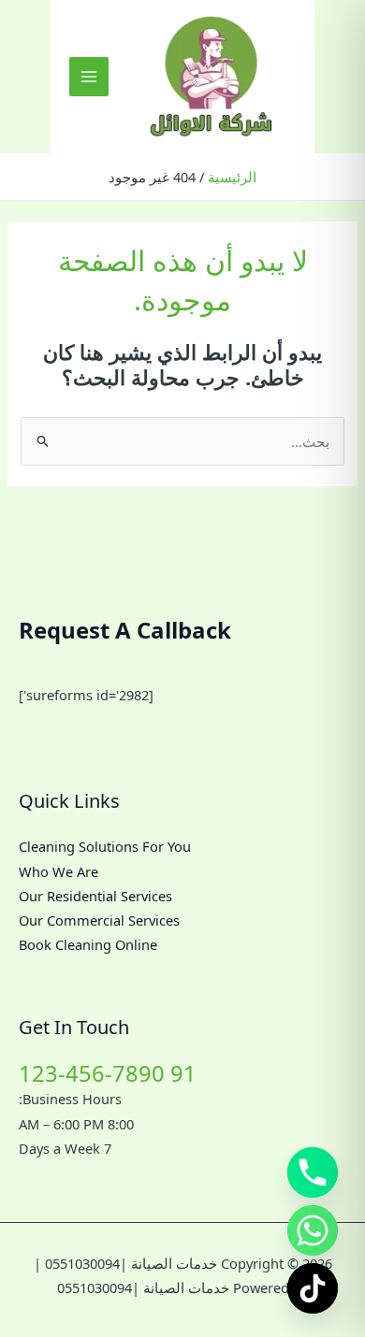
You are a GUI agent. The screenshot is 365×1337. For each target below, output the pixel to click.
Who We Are (58, 871)
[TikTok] (312, 1288)
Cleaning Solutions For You (105, 846)
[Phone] (312, 1172)
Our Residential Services (95, 895)
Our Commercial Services (99, 920)
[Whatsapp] (312, 1230)
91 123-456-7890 (108, 1073)
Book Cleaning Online (88, 944)
